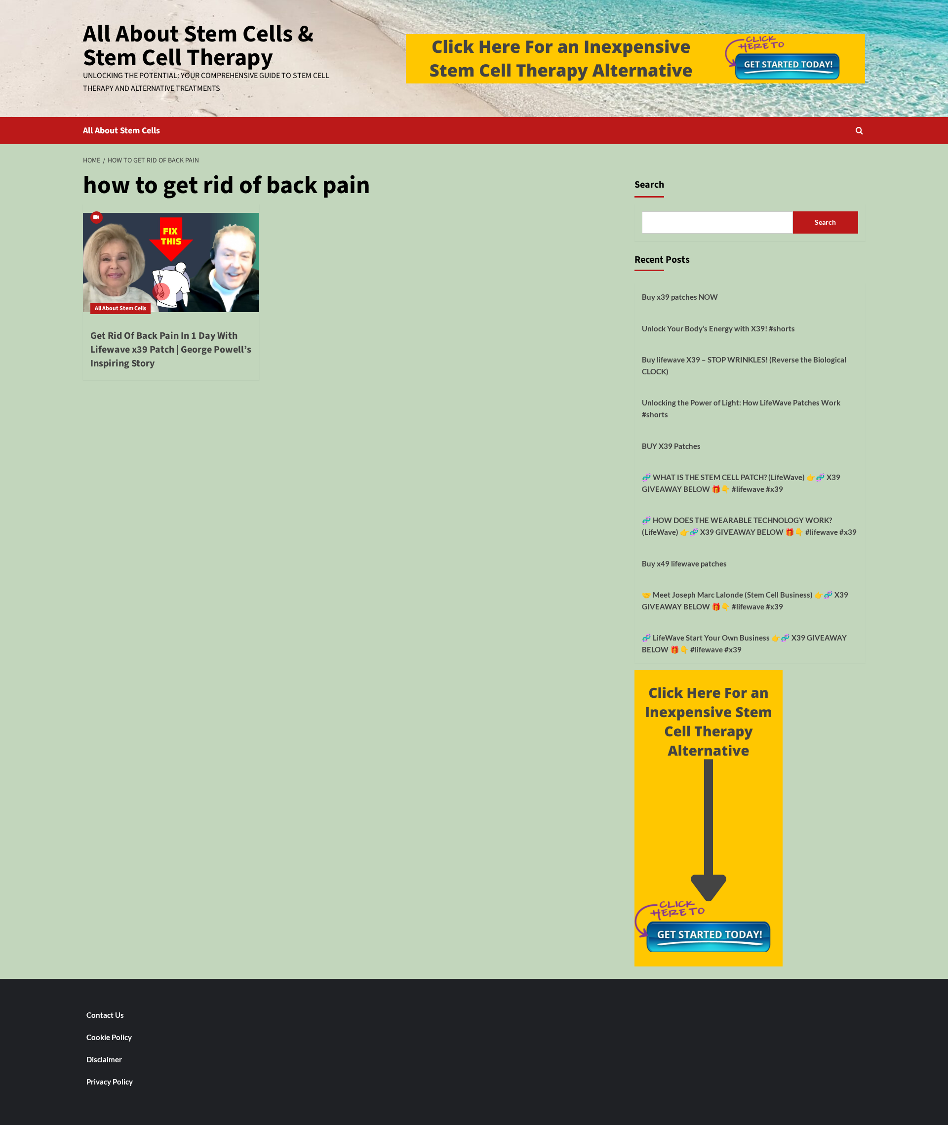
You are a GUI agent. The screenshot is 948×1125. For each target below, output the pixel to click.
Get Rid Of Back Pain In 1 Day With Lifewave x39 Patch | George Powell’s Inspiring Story (170, 349)
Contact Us (105, 1014)
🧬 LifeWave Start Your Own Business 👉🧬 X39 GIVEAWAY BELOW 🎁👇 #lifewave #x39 (744, 643)
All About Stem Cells (121, 130)
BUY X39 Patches (671, 446)
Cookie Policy (109, 1037)
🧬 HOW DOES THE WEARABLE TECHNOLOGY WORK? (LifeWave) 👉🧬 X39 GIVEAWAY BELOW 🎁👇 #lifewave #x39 (749, 526)
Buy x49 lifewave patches (684, 563)
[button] (859, 130)
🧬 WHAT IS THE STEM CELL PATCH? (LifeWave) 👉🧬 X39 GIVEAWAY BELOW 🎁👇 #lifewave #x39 (741, 483)
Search (649, 185)
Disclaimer (104, 1059)
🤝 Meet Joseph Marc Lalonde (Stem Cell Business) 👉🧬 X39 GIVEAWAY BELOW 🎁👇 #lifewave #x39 (745, 600)
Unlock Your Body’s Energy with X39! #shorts (718, 328)
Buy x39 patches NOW (680, 296)
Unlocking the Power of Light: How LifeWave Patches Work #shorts (741, 408)
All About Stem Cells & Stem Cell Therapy (198, 46)
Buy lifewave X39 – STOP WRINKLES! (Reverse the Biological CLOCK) (744, 365)
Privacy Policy (109, 1081)
